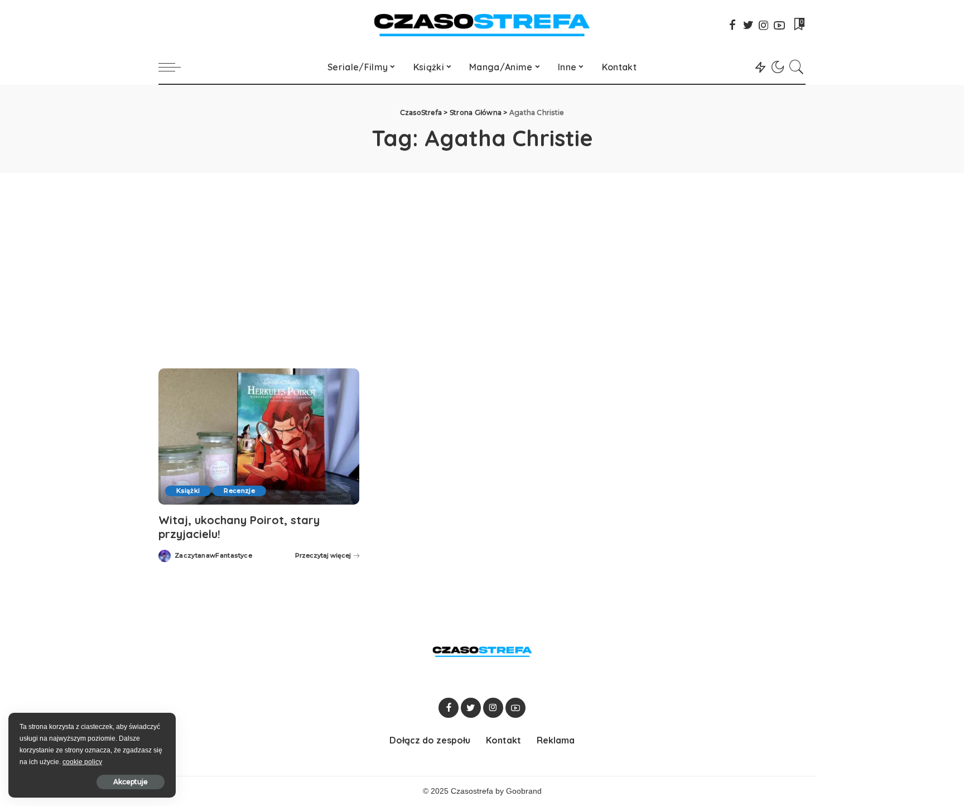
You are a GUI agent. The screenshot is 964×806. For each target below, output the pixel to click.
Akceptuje (130, 782)
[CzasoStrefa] (482, 25)
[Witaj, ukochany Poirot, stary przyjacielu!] (258, 436)
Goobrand (524, 791)
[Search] (797, 67)
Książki (188, 491)
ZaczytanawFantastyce (213, 556)
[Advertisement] (482, 257)
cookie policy (82, 762)
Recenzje (239, 491)
